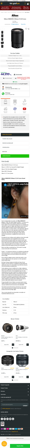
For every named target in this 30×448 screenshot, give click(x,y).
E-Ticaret (10, 438)
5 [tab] (17, 347)
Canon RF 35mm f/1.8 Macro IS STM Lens (21, 370)
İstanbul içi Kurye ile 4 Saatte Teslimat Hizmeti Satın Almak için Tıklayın (23, 78)
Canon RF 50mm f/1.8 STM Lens (7, 369)
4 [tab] (16, 347)
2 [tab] (13, 347)
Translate (23, 0)
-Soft (7, 438)
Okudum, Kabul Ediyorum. (12, 408)
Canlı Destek (7, 88)
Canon (2, 368)
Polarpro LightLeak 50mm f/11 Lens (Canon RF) (7, 338)
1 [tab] (12, 347)
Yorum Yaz (23, 24)
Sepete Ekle (20, 446)
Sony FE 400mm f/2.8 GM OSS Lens (21, 338)
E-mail (19, 88)
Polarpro (2, 335)
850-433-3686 (14, 88)
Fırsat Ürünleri (4, 443)
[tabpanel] (7, 334)
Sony (17, 335)
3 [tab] (15, 347)
